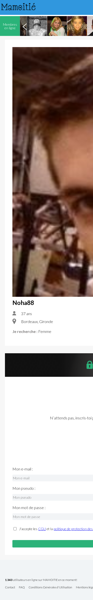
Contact (10, 587)
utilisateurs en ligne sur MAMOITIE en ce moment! (41, 580)
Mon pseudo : (23, 488)
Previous (24, 26)
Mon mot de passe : (29, 508)
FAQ (22, 587)
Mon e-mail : (22, 469)
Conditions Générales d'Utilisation (50, 587)
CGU (42, 529)
